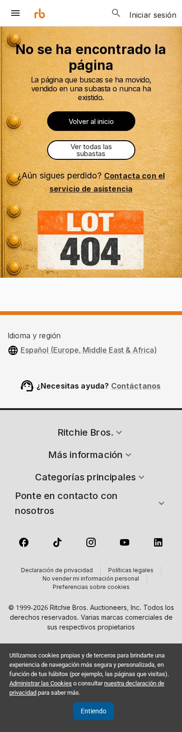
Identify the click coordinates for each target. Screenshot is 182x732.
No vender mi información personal (90, 579)
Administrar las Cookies (40, 683)
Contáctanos (136, 385)
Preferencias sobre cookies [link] (91, 587)
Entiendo (93, 711)
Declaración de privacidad (57, 571)
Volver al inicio (91, 121)
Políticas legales (131, 571)
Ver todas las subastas (91, 150)
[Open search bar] (116, 13)
